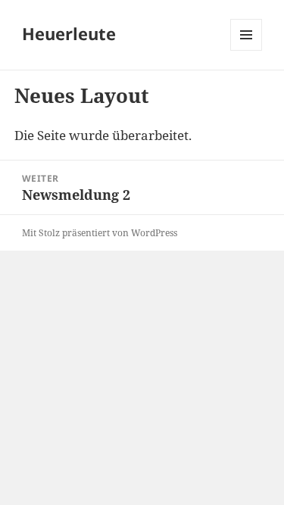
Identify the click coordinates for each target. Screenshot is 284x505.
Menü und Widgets (246, 50)
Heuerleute (69, 33)
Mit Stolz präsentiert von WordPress (99, 232)
